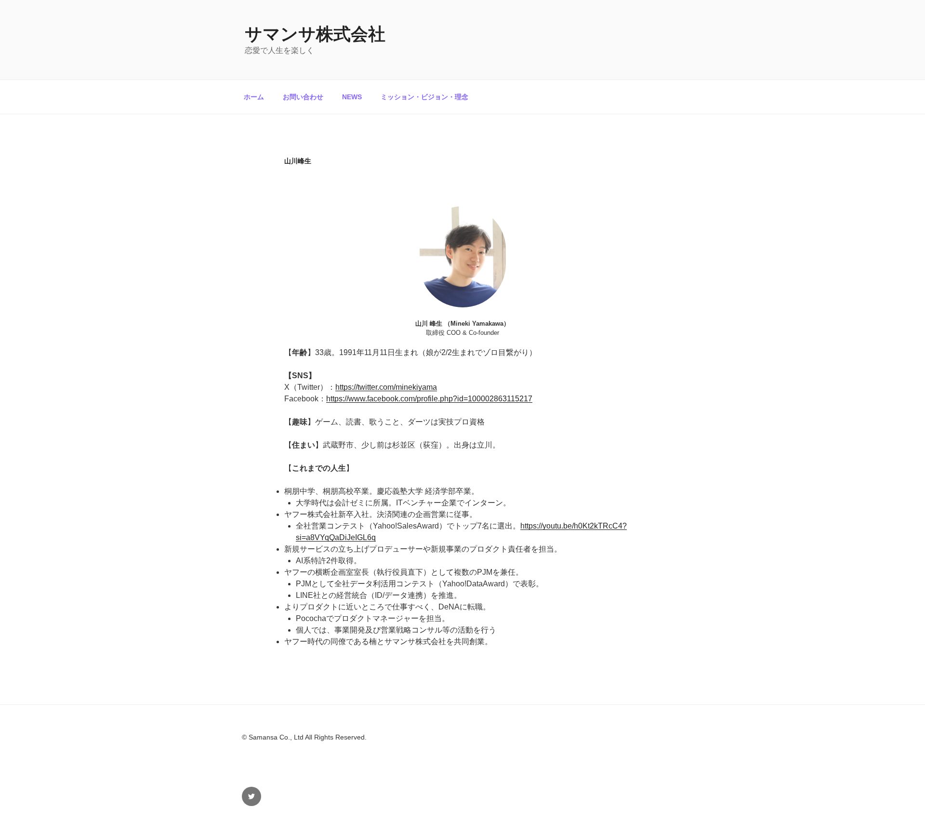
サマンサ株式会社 (315, 34)
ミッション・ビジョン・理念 (424, 97)
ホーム (254, 97)
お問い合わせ (303, 97)
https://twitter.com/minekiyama (386, 387)
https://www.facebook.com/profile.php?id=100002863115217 (429, 399)
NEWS (352, 97)
